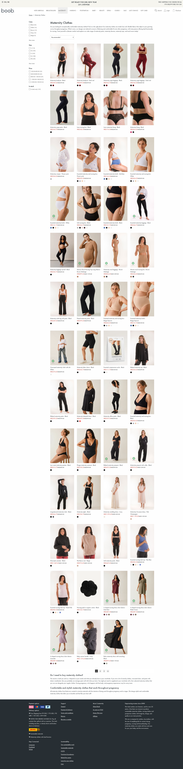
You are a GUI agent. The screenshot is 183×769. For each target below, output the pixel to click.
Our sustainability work (67, 745)
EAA (62, 764)
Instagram (32, 745)
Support (63, 706)
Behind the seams (66, 758)
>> (108, 671)
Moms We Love (97, 713)
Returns (63, 716)
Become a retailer (66, 719)
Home (30, 15)
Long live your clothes (67, 761)
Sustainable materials (67, 748)
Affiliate (95, 716)
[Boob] (8, 10)
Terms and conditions (67, 713)
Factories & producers (67, 754)
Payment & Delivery (66, 710)
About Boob (96, 706)
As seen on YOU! (98, 710)
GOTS (63, 751)
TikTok (31, 749)
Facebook (32, 747)
